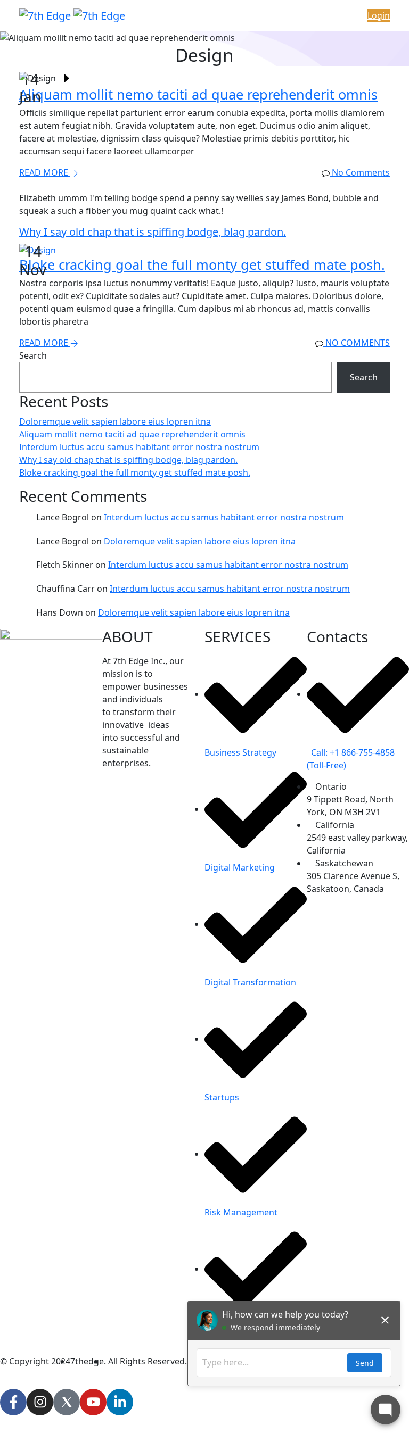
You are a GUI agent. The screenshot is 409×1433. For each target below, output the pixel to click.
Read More (44, 172)
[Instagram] (40, 1402)
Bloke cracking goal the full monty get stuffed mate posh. (134, 472)
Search (33, 355)
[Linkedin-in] (120, 1402)
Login (378, 15)
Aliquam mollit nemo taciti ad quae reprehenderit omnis (132, 434)
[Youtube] (93, 1402)
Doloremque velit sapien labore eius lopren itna (115, 421)
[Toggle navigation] (214, 15)
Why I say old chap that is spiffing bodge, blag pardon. (128, 460)
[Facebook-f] (13, 1402)
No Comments (356, 343)
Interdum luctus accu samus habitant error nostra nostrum (139, 447)
